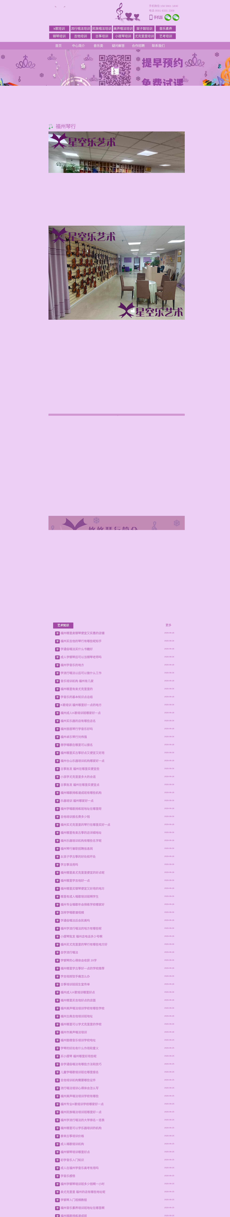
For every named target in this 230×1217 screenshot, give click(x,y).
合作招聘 (138, 45)
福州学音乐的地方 (72, 753)
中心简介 (78, 45)
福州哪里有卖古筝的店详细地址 (81, 920)
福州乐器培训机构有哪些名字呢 (81, 928)
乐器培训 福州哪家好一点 (77, 888)
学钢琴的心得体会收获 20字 (79, 1048)
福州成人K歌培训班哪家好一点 (81, 801)
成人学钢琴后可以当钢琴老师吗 (81, 745)
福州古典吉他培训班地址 (77, 1104)
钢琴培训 (59, 36)
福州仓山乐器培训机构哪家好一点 (82, 849)
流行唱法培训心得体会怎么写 (80, 1176)
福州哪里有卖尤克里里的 (77, 777)
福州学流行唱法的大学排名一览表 (82, 1208)
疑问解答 (118, 45)
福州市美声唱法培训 (74, 1120)
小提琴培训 (123, 36)
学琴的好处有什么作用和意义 (80, 1136)
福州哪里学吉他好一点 (75, 968)
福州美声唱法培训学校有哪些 (80, 1184)
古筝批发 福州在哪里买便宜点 (80, 873)
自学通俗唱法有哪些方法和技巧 (81, 1152)
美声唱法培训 (123, 28)
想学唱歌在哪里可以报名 (77, 833)
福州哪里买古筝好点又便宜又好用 (82, 841)
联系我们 (158, 45)
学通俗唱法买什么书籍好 (77, 737)
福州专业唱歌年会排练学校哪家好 (82, 992)
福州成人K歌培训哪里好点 (78, 1080)
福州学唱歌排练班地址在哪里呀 (81, 896)
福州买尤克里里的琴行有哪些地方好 (84, 1032)
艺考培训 (165, 36)
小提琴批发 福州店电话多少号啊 (81, 1024)
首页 (58, 45)
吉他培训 (80, 36)
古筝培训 (101, 36)
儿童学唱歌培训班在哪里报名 (80, 1160)
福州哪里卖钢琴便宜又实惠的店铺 (82, 721)
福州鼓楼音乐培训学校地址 (78, 1128)
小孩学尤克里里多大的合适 (78, 865)
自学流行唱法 (69, 1040)
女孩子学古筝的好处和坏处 (78, 944)
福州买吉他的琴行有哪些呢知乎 (81, 729)
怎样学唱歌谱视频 (72, 1000)
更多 (168, 713)
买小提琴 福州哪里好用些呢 (78, 1144)
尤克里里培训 (144, 36)
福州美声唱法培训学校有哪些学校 (82, 1096)
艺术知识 (63, 713)
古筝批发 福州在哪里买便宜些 (80, 857)
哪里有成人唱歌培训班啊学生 (80, 984)
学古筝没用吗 (69, 952)
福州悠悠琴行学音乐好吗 (77, 817)
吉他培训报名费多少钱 (75, 904)
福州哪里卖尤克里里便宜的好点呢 (82, 960)
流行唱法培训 (80, 28)
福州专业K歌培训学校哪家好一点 (82, 1192)
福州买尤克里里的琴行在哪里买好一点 (85, 912)
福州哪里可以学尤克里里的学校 (81, 1112)
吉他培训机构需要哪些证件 (78, 1168)
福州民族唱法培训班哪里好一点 (81, 1200)
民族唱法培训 (101, 28)
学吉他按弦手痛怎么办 (75, 1064)
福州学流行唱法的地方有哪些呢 (81, 1016)
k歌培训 (59, 28)
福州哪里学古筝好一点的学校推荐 (82, 1056)
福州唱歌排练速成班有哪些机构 (81, 881)
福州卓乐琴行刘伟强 (74, 825)
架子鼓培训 (144, 28)
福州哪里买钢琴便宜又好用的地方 (82, 976)
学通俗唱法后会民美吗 (75, 1008)
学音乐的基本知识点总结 (77, 785)
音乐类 (98, 45)
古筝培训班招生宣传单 (75, 1072)
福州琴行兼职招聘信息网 (77, 936)
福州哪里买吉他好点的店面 (78, 1088)
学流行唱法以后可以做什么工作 (81, 761)
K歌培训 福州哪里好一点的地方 (81, 793)
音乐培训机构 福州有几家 (77, 769)
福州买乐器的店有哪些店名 (78, 809)
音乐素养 (165, 28)
